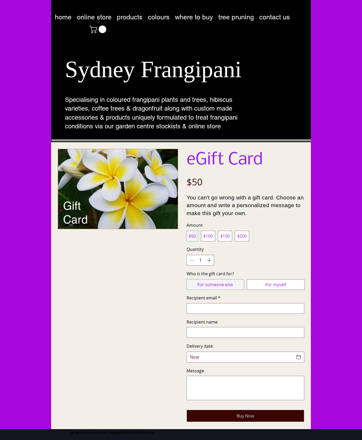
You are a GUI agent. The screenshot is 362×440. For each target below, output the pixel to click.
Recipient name (202, 322)
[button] (98, 29)
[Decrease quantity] (191, 260)
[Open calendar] (298, 357)
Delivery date (200, 346)
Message (195, 371)
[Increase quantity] (209, 260)
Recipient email (203, 298)
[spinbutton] (200, 260)
